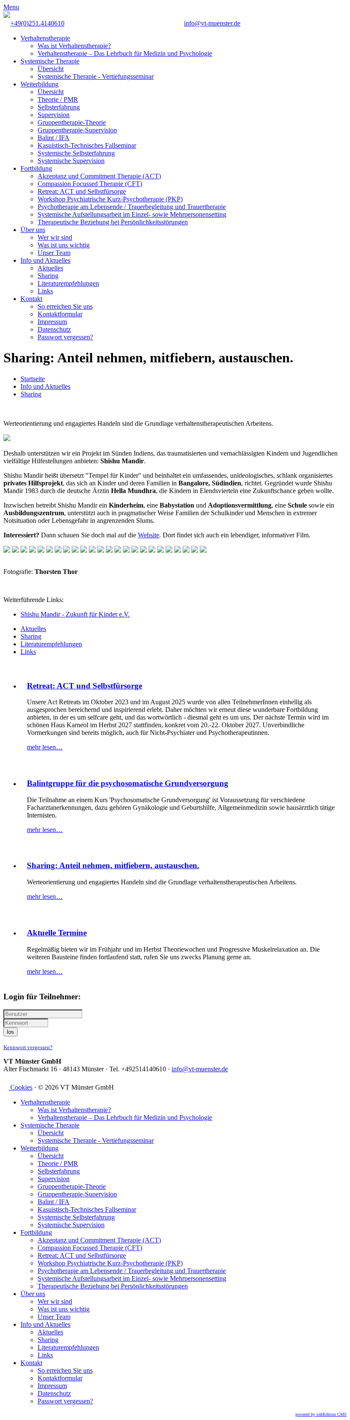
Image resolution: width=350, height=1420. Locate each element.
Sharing (48, 275)
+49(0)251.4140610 (37, 23)
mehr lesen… (45, 747)
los (10, 1032)
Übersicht (51, 68)
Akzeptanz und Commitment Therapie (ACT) (99, 176)
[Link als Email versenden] (26, 408)
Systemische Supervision (71, 160)
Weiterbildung (39, 84)
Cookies (20, 1087)
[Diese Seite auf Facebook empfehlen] (6, 408)
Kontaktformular (60, 314)
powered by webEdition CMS (321, 1414)
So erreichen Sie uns (65, 306)
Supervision (54, 114)
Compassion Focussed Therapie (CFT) (90, 183)
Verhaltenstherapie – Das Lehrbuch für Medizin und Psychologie (125, 53)
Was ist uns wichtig (64, 245)
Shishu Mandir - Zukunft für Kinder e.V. (75, 614)
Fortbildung (36, 168)
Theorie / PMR (58, 99)
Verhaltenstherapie (45, 38)
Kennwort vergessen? (27, 1047)
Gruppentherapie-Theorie (72, 122)
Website (148, 535)
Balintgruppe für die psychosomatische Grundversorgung (127, 783)
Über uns (32, 229)
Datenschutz (54, 329)
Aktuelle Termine (57, 932)
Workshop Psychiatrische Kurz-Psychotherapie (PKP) (110, 199)
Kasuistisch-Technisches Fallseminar (87, 145)
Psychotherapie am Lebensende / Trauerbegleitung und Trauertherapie (132, 206)
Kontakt (31, 298)
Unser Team (54, 252)
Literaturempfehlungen (68, 283)
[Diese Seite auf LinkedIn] (19, 408)
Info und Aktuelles (45, 260)
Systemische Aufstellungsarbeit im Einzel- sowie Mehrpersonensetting (132, 214)
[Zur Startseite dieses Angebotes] (6, 15)
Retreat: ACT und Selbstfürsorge (82, 191)
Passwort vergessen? (65, 337)
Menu (11, 7)
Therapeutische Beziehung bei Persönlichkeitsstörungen (113, 222)
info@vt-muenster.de (212, 23)
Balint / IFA (54, 137)
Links (45, 291)
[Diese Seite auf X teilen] (12, 408)
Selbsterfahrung (59, 107)
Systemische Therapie (49, 61)
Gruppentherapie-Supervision (77, 130)
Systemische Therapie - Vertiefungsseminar (96, 76)
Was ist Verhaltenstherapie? (74, 45)
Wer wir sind (55, 237)
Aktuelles (50, 268)
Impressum (52, 321)
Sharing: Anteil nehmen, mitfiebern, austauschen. (113, 865)
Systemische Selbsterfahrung (76, 153)
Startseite (32, 378)
